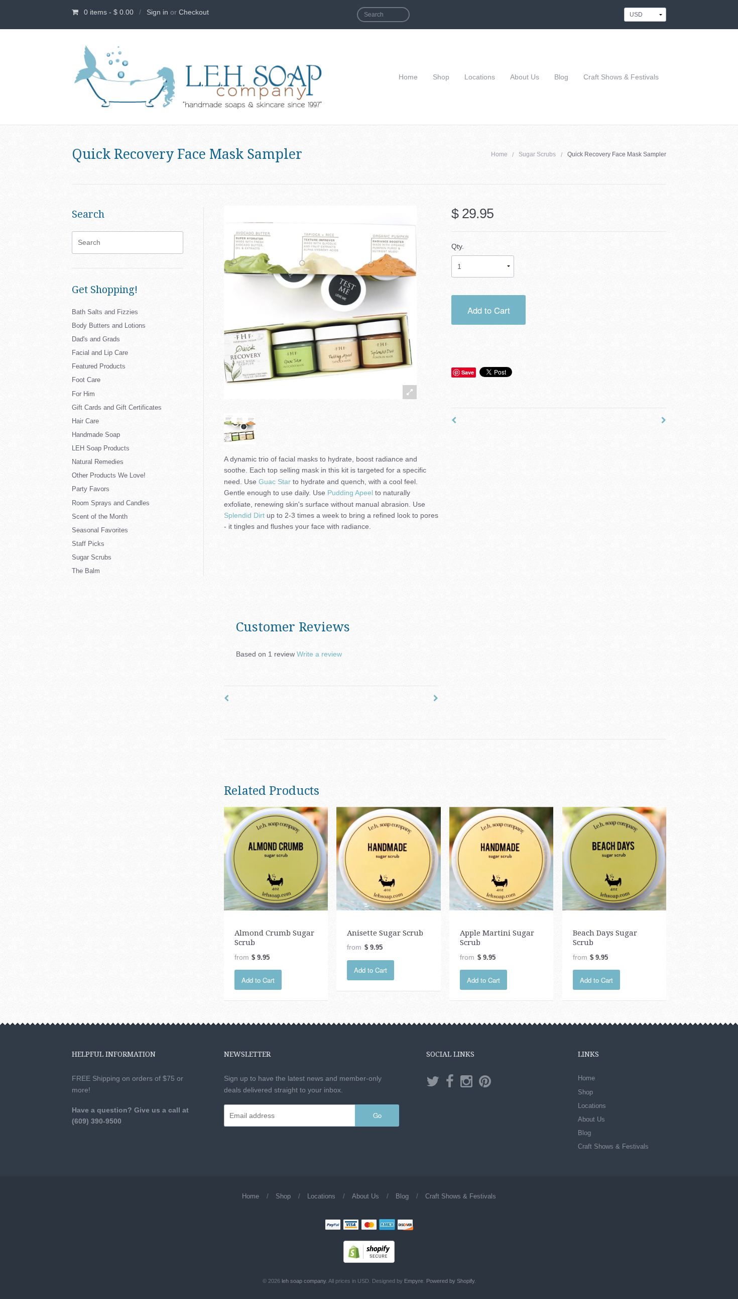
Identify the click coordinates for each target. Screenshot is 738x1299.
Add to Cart (488, 310)
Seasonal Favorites (100, 530)
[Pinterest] (485, 1082)
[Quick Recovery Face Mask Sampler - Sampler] (240, 429)
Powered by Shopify (450, 1281)
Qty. (457, 246)
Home (408, 77)
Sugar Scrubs (537, 154)
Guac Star (276, 482)
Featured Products (99, 366)
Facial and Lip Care (100, 352)
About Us (524, 77)
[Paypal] (333, 1226)
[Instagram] (466, 1082)
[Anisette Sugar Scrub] (388, 858)
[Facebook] (450, 1082)
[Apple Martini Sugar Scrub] (501, 858)
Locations (479, 77)
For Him (83, 394)
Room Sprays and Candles (111, 503)
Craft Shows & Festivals (621, 77)
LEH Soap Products (101, 448)
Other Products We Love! (109, 475)
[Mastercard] (369, 1226)
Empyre (413, 1281)
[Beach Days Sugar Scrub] (614, 858)
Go (377, 1115)
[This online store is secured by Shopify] (369, 1251)
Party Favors (90, 489)
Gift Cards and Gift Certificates (117, 407)
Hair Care (85, 421)
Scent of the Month (100, 516)
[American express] (387, 1226)
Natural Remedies (98, 462)
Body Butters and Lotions (109, 325)
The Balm (86, 571)
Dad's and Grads (96, 339)
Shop (441, 77)
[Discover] (405, 1226)
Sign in (157, 12)
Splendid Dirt (244, 515)
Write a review (319, 654)
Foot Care (86, 380)
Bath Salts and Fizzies (105, 312)
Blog (561, 77)
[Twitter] (432, 1082)
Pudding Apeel (350, 493)
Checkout (194, 12)
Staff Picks (88, 543)
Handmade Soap (96, 434)
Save (467, 372)
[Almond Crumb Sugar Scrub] (276, 858)
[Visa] (351, 1226)
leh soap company (304, 1281)
